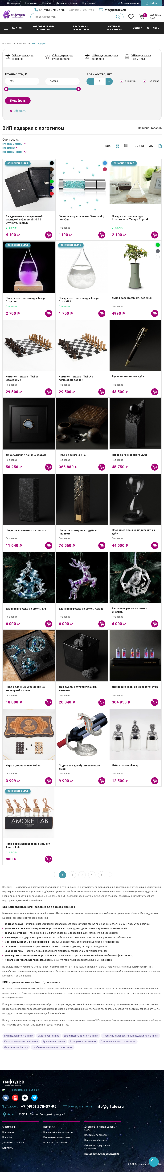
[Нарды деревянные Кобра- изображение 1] (29, 734)
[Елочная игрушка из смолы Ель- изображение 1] (29, 577)
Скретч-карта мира (48, 1035)
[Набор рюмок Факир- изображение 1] (135, 734)
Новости (46, 3)
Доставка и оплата (67, 3)
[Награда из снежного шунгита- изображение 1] (29, 499)
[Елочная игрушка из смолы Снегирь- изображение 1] (135, 577)
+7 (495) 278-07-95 (39, 1106)
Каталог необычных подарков (21, 1041)
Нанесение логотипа (95, 1140)
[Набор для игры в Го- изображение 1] (82, 424)
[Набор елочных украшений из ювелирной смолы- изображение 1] (29, 655)
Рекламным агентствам (56, 1137)
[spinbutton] (100, 81)
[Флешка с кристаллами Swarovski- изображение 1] (82, 185)
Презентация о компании (25, 1090)
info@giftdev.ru (110, 1106)
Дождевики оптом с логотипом (118, 1041)
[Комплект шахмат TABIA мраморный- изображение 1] (29, 345)
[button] (109, 81)
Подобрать (18, 100)
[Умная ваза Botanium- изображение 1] (135, 266)
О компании (13, 3)
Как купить (31, 3)
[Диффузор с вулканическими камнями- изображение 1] (82, 655)
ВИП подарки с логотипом (18, 1035)
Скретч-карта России (16, 1047)
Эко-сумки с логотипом (83, 1041)
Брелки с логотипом (54, 1041)
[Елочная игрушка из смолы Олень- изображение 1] (82, 577)
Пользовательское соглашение (101, 1154)
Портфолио (88, 3)
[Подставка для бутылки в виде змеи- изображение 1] (82, 734)
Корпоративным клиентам (58, 1132)
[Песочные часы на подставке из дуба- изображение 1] (135, 499)
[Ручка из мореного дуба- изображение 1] (135, 345)
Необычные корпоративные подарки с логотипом (130, 1035)
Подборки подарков (95, 1135)
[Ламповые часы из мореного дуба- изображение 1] (135, 655)
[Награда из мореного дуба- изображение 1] (135, 423)
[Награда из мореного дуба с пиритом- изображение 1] (82, 499)
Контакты (7, 1148)
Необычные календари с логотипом (53, 1047)
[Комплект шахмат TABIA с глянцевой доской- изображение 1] (82, 345)
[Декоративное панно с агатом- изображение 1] (29, 424)
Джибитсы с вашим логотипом (81, 1035)
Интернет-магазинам (55, 1142)
